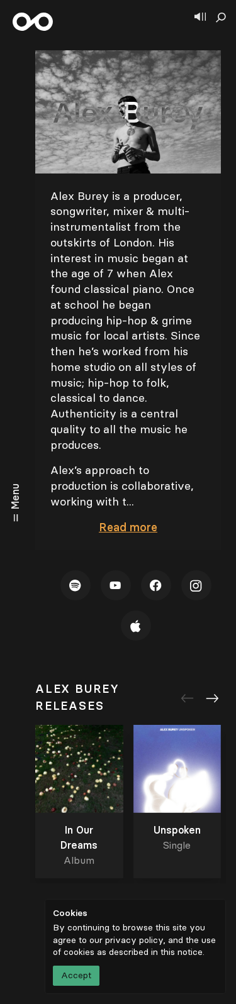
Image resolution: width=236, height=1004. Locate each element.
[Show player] (200, 18)
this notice (181, 952)
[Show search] (221, 18)
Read (128, 527)
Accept (76, 975)
